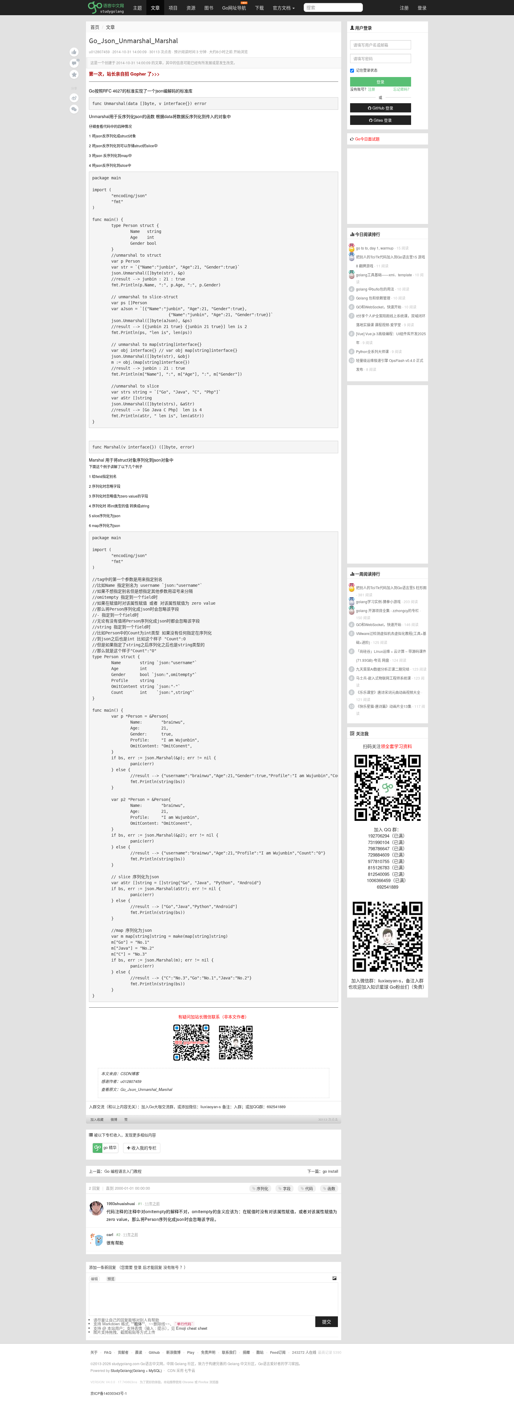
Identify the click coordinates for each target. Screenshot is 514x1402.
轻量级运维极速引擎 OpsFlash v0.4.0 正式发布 (389, 365)
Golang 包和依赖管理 (373, 297)
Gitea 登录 (382, 120)
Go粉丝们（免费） (408, 987)
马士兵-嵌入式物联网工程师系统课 (383, 677)
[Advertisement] (391, 185)
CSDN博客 (129, 1073)
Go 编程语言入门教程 (123, 1171)
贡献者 (123, 1352)
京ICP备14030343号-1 (108, 1393)
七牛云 (189, 1370)
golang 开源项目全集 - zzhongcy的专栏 (387, 610)
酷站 (260, 1352)
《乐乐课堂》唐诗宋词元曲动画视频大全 (388, 692)
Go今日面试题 (367, 139)
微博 (114, 1119)
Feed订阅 (278, 1352)
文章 (155, 7)
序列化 (262, 1188)
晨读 (138, 1352)
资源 (191, 7)
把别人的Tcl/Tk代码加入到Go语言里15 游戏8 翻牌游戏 (390, 261)
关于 (94, 1352)
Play (191, 1352)
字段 (286, 1188)
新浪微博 (173, 1352)
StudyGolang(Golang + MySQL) (136, 1370)
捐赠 (246, 1352)
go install (330, 1171)
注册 (404, 7)
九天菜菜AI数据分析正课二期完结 (382, 669)
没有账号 (171, 1267)
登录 (422, 7)
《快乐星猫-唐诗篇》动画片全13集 (383, 706)
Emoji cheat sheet (191, 1328)
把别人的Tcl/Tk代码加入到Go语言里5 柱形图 (391, 587)
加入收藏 (97, 1119)
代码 (308, 1188)
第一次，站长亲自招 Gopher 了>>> (124, 73)
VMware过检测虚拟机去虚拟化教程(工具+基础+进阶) (391, 638)
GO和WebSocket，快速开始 (378, 306)
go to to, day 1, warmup (375, 247)
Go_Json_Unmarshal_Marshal (146, 1089)
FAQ (107, 1352)
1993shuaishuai (120, 1203)
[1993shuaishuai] (96, 1208)
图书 (208, 7)
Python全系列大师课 (372, 351)
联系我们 (229, 1352)
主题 (137, 7)
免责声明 (208, 1352)
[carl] (96, 1239)
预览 (111, 1278)
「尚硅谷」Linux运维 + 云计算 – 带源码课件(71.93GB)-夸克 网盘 (391, 656)
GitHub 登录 (382, 108)
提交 (326, 1321)
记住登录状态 (366, 70)
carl (109, 1234)
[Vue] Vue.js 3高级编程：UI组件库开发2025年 (391, 338)
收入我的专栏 (143, 1148)
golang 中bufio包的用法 (375, 288)
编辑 (94, 1278)
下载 (259, 7)
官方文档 (282, 7)
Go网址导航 (234, 7)
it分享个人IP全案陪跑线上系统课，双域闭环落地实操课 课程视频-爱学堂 (390, 320)
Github (154, 1352)
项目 (173, 7)
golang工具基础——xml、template (384, 274)
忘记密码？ (402, 89)
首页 (94, 27)
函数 (330, 1188)
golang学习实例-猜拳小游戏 (378, 601)
